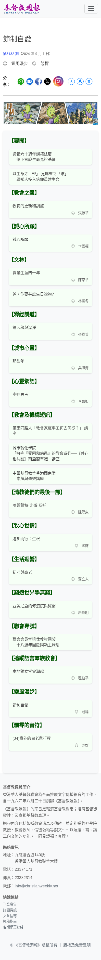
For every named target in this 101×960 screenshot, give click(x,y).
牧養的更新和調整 (28, 206)
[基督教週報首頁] (22, 8)
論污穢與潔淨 (24, 327)
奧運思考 (20, 394)
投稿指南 (10, 921)
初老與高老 (22, 572)
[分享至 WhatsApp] (20, 81)
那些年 (18, 361)
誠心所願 (20, 239)
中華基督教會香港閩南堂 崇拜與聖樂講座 (34, 476)
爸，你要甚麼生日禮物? (33, 294)
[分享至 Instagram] (58, 81)
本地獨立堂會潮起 (28, 671)
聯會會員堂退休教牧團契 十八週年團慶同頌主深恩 (36, 642)
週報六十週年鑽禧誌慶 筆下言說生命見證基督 (34, 157)
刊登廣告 (10, 904)
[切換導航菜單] (91, 8)
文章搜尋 (10, 916)
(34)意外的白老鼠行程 (32, 738)
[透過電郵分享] (29, 81)
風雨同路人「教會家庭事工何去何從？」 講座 (50, 431)
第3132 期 (11, 54)
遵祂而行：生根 (26, 539)
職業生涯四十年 (26, 273)
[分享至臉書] (38, 81)
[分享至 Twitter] (47, 81)
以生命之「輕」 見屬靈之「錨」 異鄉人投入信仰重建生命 (40, 176)
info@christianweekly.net (36, 886)
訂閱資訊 (10, 910)
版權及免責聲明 (77, 945)
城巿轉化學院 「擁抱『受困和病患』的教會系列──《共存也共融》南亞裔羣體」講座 (50, 453)
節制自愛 (20, 705)
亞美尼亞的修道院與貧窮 (34, 606)
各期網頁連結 (13, 927)
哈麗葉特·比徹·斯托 (29, 505)
